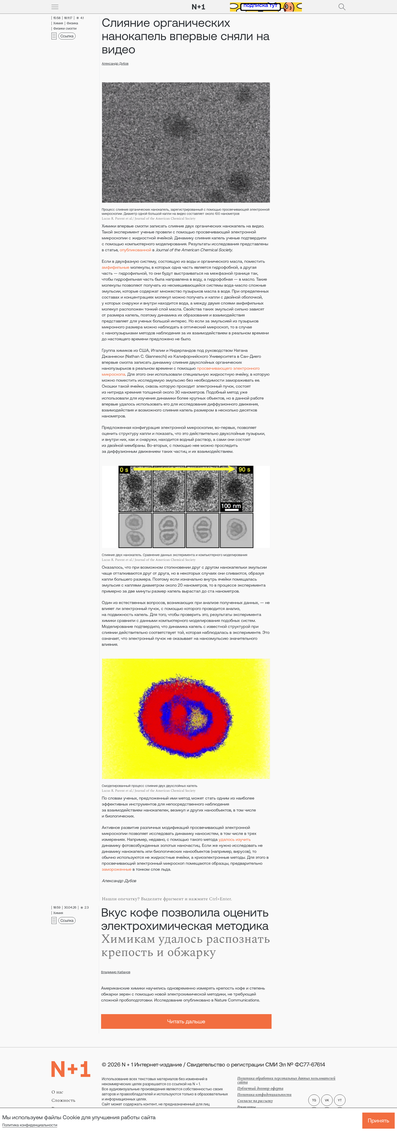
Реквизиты (246, 1107)
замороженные (116, 869)
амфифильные (115, 267)
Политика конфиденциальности (29, 1125)
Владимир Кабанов (115, 972)
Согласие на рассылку (255, 1101)
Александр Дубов (115, 63)
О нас (57, 1092)
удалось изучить (235, 839)
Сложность (63, 1100)
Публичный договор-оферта (260, 1088)
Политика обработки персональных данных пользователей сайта (286, 1080)
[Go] (54, 6)
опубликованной (135, 249)
